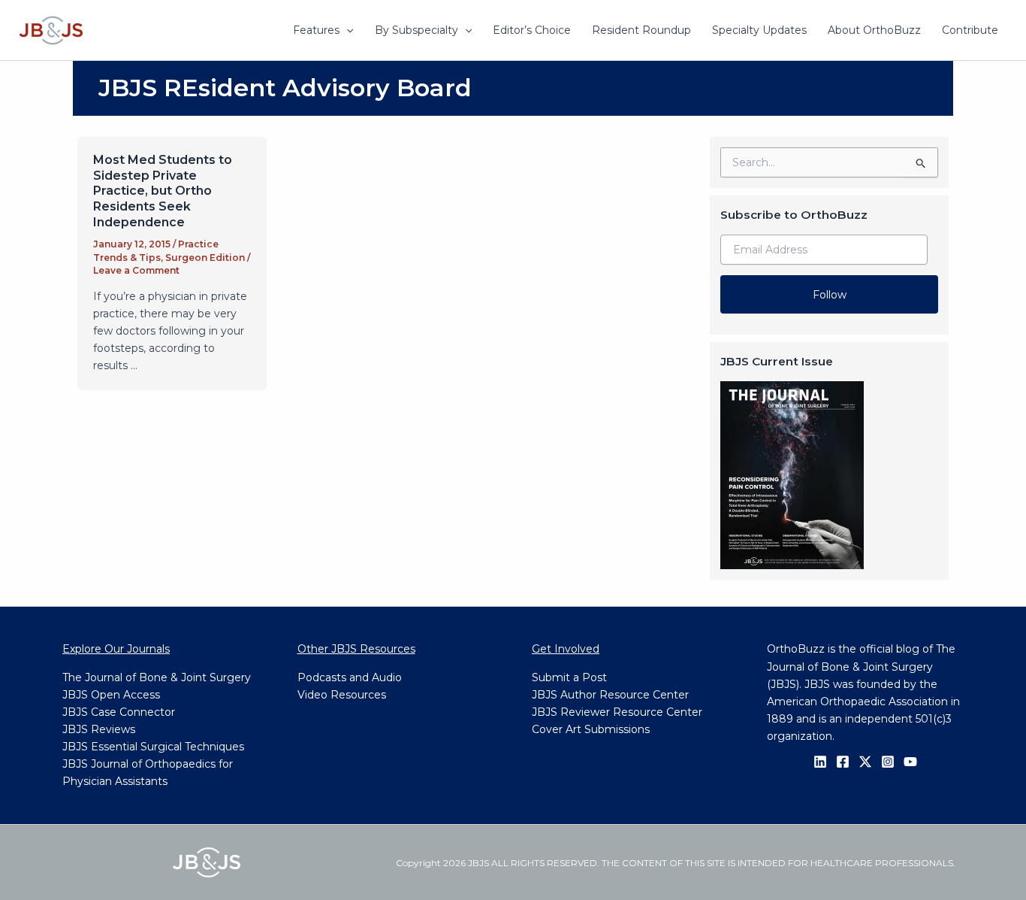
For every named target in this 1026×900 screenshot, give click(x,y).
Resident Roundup (641, 30)
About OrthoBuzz (874, 30)
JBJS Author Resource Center (610, 695)
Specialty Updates (759, 30)
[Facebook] (842, 761)
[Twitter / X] (865, 761)
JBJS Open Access (111, 695)
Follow (829, 295)
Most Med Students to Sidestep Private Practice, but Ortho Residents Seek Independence (162, 191)
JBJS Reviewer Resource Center (617, 712)
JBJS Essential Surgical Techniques (153, 746)
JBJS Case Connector (118, 712)
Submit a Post (569, 677)
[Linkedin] (820, 761)
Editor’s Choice (532, 30)
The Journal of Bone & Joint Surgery (156, 677)
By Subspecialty (416, 30)
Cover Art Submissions (591, 729)
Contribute (970, 30)
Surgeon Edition (205, 257)
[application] (346, 30)
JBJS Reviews (98, 729)
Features (316, 30)
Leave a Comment (136, 270)
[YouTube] (910, 761)
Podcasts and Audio (349, 677)
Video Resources (341, 695)
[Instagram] (888, 761)
